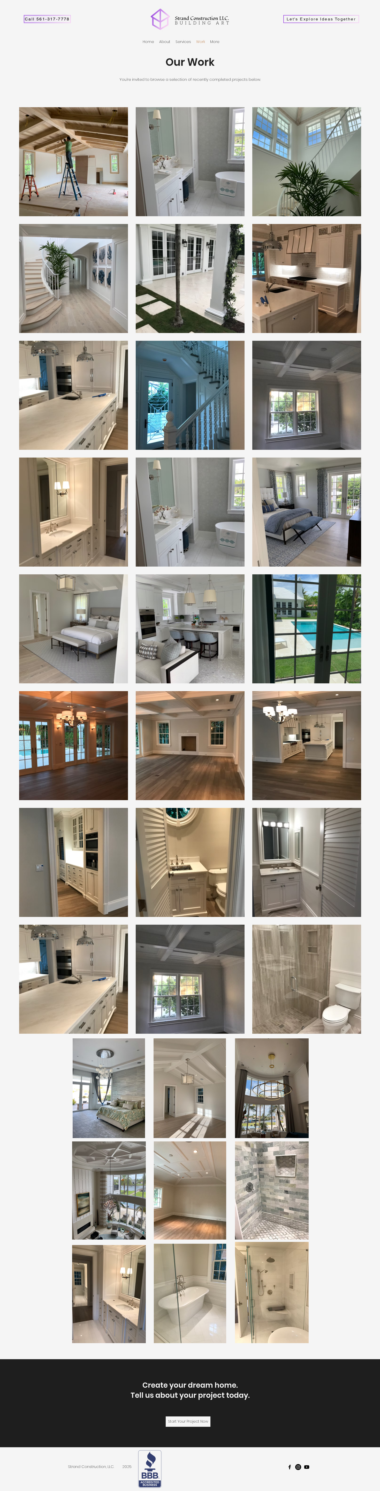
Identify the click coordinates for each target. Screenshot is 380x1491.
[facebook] (290, 1467)
